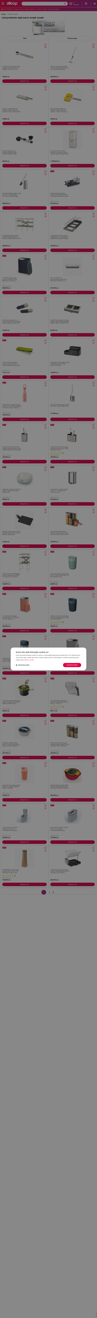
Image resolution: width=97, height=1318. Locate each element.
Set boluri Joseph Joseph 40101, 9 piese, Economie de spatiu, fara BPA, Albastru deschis (11, 744)
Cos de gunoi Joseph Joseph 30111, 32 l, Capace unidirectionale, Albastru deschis (59, 829)
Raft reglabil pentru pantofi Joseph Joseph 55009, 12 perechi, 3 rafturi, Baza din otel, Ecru (11, 237)
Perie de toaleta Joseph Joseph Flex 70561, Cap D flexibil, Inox (59, 405)
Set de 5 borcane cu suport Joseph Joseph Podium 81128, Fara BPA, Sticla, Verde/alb (59, 744)
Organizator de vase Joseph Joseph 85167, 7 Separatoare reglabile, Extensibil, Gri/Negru (59, 237)
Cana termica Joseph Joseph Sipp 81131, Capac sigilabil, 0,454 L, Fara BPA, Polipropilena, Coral (11, 787)
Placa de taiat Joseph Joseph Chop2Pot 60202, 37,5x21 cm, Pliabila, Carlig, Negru (11, 533)
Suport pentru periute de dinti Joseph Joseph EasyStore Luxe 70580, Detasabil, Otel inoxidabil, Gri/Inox (11, 448)
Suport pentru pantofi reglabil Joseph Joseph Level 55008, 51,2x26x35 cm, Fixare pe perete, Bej (11, 575)
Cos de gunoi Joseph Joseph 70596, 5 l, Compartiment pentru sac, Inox (59, 491)
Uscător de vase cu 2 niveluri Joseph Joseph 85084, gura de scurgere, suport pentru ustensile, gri (59, 871)
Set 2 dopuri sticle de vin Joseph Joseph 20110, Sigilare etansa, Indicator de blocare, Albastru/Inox (11, 322)
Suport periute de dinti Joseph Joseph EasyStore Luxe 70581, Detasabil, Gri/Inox (59, 448)
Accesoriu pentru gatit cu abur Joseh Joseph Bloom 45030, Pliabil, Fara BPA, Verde (11, 702)
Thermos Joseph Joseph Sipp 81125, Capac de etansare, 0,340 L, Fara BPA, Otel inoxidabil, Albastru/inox (11, 660)
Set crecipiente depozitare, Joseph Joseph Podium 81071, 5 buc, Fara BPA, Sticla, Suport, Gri (59, 533)
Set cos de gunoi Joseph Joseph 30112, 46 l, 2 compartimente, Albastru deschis (9, 829)
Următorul (53, 892)
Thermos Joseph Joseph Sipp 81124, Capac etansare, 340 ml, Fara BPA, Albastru (59, 617)
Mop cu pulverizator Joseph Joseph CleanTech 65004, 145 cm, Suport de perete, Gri (59, 68)
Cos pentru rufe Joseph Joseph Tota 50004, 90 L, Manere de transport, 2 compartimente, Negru (9, 279)
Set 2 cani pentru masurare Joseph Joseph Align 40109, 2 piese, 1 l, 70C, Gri (59, 702)
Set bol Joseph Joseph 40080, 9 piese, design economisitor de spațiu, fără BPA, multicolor (59, 787)
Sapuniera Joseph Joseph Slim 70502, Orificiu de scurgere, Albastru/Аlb (11, 491)
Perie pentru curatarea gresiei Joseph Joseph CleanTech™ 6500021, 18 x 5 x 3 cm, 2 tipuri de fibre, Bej (11, 68)
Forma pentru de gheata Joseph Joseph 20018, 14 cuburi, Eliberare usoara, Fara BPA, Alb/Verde (11, 364)
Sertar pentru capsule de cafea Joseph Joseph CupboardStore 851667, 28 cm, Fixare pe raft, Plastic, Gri (59, 322)
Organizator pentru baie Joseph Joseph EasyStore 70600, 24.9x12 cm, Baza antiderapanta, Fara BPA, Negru (59, 364)
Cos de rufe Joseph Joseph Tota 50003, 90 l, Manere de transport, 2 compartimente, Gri (59, 660)
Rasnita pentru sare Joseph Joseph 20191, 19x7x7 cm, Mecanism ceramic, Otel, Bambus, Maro (10, 871)
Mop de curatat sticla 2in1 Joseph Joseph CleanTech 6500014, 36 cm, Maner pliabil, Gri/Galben (11, 110)
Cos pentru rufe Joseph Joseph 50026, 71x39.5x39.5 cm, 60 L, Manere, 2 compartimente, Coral (10, 617)
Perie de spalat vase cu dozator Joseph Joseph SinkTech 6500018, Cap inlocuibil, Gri (9, 152)
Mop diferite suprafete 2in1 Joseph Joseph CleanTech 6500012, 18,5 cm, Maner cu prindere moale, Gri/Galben (58, 110)
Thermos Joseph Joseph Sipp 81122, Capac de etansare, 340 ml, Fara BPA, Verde (59, 575)
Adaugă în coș (24, 81)
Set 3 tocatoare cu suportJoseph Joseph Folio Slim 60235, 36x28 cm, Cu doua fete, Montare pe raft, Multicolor (58, 279)
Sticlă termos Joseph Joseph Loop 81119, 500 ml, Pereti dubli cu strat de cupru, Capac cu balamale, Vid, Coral (11, 406)
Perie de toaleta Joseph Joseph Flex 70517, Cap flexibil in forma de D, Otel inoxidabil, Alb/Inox (11, 195)
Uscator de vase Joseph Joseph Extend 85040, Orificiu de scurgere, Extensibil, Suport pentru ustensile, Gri (59, 195)
